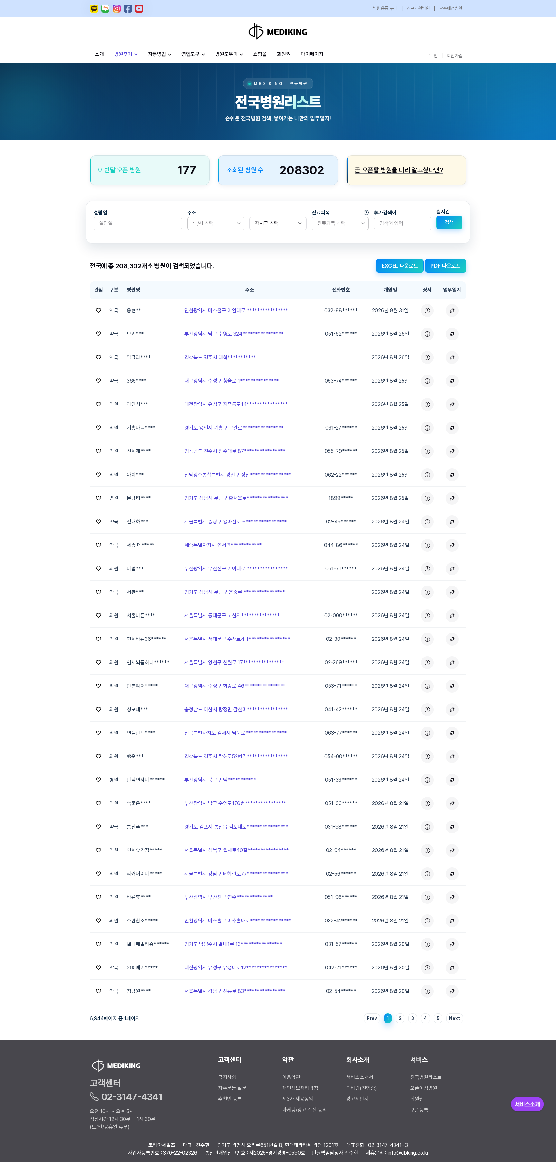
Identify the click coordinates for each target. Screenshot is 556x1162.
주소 (191, 213)
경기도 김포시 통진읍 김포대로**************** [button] (236, 827)
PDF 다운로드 (446, 266)
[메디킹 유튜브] (139, 8)
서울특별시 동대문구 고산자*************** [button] (232, 616)
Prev (372, 1018)
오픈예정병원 (450, 8)
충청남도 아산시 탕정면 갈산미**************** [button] (236, 709)
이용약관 (291, 1077)
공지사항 (227, 1077)
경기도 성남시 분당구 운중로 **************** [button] (234, 592)
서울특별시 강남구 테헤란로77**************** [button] (236, 874)
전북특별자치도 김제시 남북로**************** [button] (235, 733)
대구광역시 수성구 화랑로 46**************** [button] (234, 686)
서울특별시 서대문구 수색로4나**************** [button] (237, 639)
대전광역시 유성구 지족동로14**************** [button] (236, 404)
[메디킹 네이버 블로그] (105, 8)
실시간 (443, 212)
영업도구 (190, 54)
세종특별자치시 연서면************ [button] (223, 545)
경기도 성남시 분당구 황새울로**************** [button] (236, 498)
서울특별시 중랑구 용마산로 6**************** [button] (235, 522)
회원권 (284, 54)
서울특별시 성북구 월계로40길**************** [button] (236, 850)
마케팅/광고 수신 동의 (304, 1110)
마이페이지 (312, 54)
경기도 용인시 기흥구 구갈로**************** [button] (233, 428)
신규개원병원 (418, 8)
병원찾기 (123, 54)
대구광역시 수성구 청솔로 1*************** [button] (231, 381)
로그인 (432, 55)
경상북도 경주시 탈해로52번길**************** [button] (236, 756)
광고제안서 (357, 1099)
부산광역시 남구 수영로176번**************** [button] (235, 803)
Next (454, 1018)
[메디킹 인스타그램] (116, 8)
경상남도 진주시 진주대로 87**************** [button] (234, 451)
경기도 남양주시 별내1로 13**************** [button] (233, 944)
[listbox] (216, 223)
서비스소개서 (359, 1077)
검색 (449, 222)
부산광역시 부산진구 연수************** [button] (228, 897)
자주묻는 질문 (232, 1088)
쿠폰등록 (419, 1110)
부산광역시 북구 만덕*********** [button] (220, 780)
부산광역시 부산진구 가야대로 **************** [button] (236, 569)
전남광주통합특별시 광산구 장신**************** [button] (237, 475)
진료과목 (321, 213)
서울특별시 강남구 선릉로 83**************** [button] (234, 991)
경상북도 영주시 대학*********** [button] (220, 357)
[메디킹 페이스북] (128, 8)
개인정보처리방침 (300, 1088)
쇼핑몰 (260, 54)
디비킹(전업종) (361, 1088)
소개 (99, 54)
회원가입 (454, 55)
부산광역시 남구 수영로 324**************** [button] (233, 334)
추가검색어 (385, 213)
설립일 (100, 213)
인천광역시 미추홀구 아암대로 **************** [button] (236, 310)
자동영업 (157, 54)
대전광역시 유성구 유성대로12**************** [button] (235, 968)
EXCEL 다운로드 (400, 266)
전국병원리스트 (426, 1077)
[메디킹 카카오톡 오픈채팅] (94, 8)
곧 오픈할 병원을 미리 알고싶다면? (399, 170)
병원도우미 (226, 54)
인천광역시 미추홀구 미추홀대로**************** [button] (237, 921)
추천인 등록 (230, 1099)
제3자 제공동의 (297, 1099)
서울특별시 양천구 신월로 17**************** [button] (234, 662)
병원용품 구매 (385, 8)
